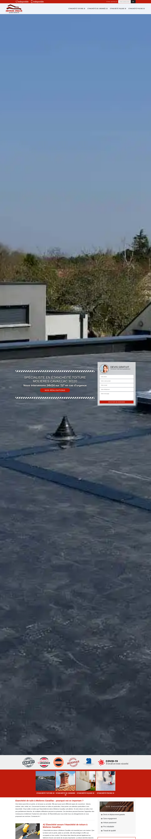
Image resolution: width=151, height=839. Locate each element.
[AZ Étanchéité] (14, 8)
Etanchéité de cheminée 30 (98, 8)
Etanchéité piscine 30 (137, 8)
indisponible (23, 2)
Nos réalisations (55, 390)
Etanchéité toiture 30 (77, 8)
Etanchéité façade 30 (118, 8)
